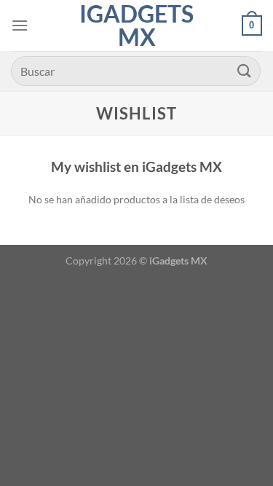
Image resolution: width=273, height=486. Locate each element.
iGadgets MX (136, 25)
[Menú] (19, 25)
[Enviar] (244, 71)
